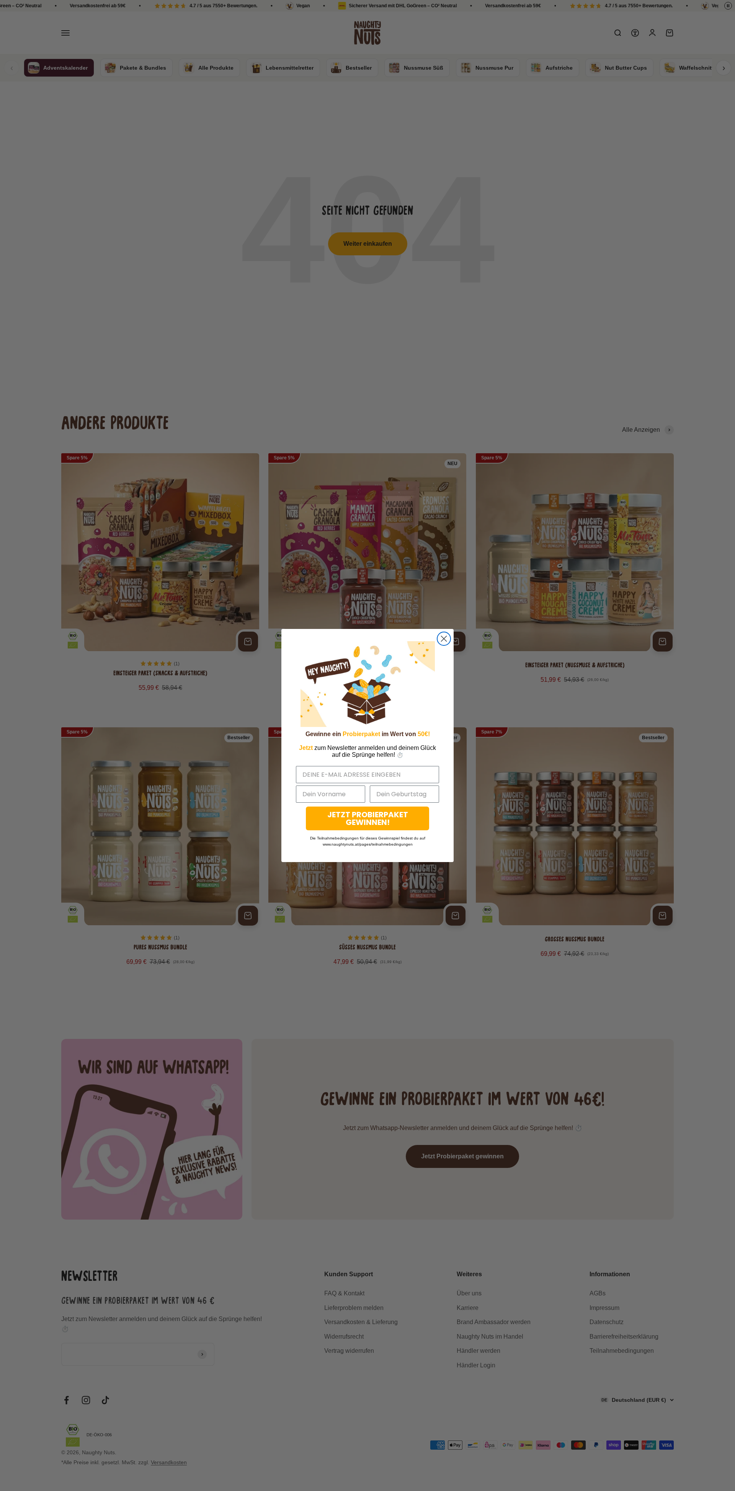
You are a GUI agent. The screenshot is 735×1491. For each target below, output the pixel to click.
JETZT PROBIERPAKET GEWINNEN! (367, 818)
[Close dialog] (444, 638)
